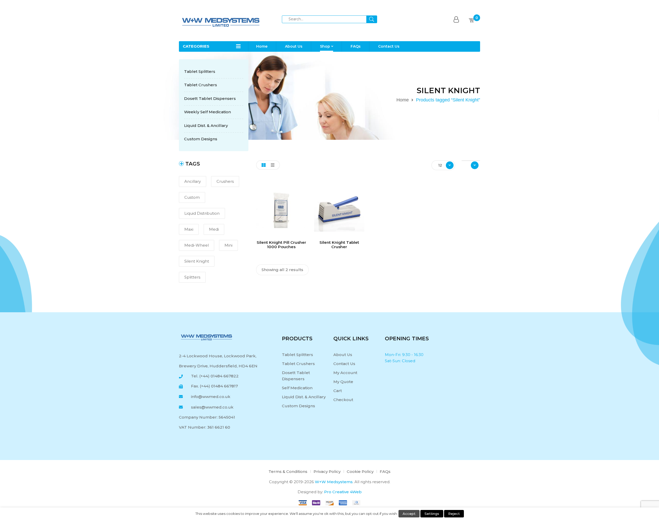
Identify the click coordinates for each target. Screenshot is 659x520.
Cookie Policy (360, 471)
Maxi (188, 229)
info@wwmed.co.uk (209, 396)
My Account (345, 372)
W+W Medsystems (334, 481)
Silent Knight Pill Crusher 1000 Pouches (281, 244)
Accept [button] (409, 514)
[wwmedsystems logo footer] (206, 337)
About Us (342, 354)
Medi (214, 229)
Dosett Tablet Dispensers (210, 98)
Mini (228, 245)
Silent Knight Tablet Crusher (339, 244)
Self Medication (297, 387)
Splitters (192, 277)
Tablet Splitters (199, 71)
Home (402, 99)
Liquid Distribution (202, 213)
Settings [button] (431, 514)
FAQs (385, 471)
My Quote (343, 381)
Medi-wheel (196, 245)
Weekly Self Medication (207, 111)
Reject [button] (454, 514)
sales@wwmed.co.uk (210, 407)
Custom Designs (200, 138)
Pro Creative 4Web (343, 491)
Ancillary (192, 181)
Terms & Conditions (287, 471)
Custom (192, 197)
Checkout (343, 399)
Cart (337, 390)
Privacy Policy (327, 471)
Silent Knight (196, 261)
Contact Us (344, 363)
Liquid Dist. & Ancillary (206, 125)
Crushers (225, 181)
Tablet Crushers (200, 84)
